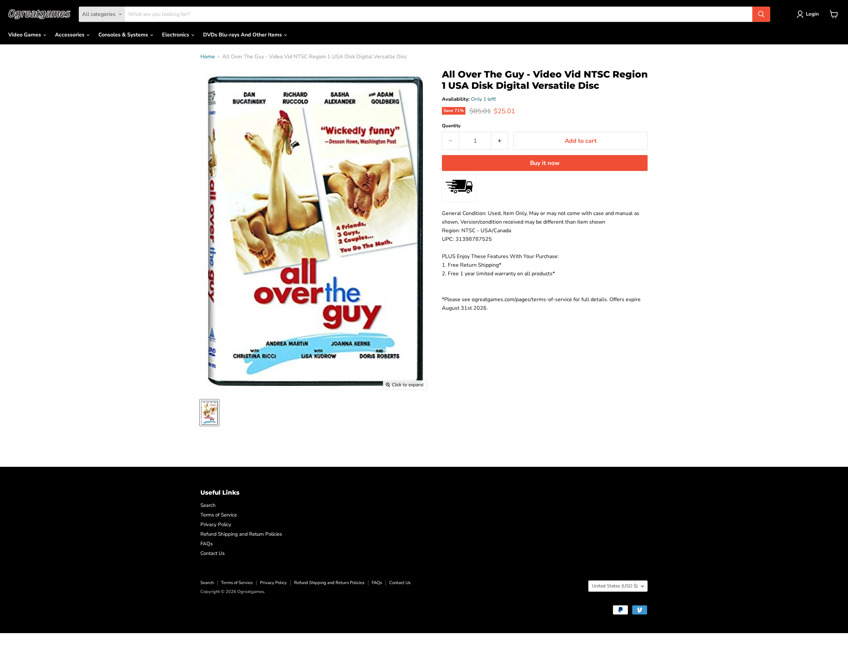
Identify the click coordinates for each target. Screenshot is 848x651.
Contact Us (212, 553)
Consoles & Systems (123, 34)
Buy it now (544, 163)
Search (208, 505)
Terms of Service (218, 515)
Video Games (25, 34)
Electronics (176, 34)
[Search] (761, 14)
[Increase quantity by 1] (499, 141)
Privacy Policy (215, 524)
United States (615, 586)
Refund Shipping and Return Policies (241, 534)
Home (207, 57)
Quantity (451, 126)
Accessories (70, 34)
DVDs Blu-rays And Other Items (243, 34)
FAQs (206, 543)
